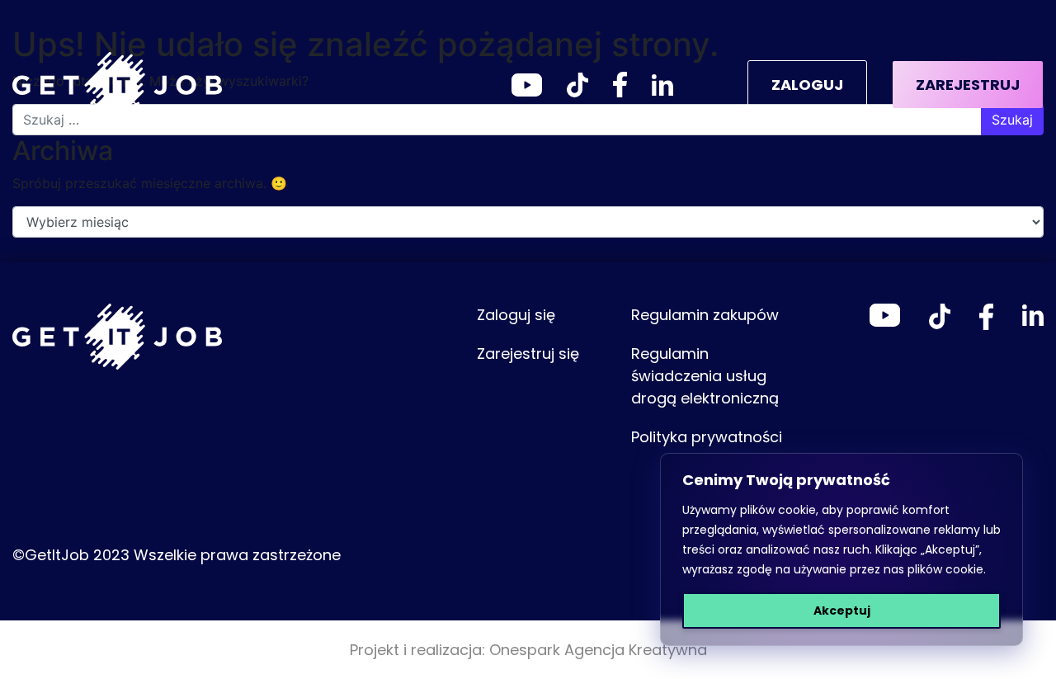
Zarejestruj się (528, 353)
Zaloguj (807, 84)
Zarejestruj (968, 84)
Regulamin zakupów (705, 314)
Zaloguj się (516, 314)
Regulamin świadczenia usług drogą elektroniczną (705, 375)
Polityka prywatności (706, 437)
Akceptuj (841, 610)
